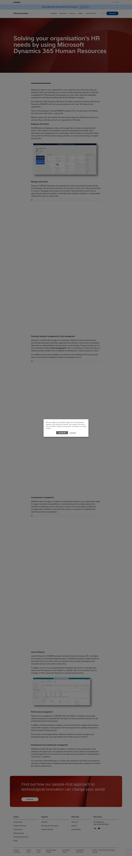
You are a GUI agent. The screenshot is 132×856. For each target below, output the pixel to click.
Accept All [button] (62, 433)
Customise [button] (72, 433)
